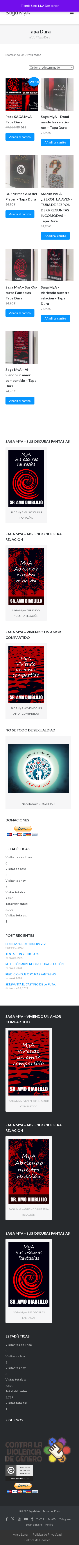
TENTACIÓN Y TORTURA (22, 954)
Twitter (12, 1519)
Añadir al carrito (20, 137)
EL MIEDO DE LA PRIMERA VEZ (25, 943)
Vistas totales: (15, 892)
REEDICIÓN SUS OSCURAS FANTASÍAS (30, 974)
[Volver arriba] (68, 1534)
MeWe (52, 1519)
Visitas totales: (16, 915)
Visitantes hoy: (16, 880)
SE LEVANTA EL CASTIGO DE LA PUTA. (30, 984)
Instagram (19, 1519)
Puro (57, 1511)
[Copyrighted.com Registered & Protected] (19, 1480)
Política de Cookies (37, 1540)
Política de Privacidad (47, 1534)
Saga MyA (34, 1511)
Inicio (32, 37)
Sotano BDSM (34, 1524)
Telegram (65, 1519)
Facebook (7, 1519)
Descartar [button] (52, 5)
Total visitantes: (17, 904)
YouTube (26, 1519)
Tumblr (32, 1519)
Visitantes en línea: (19, 857)
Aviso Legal (20, 1534)
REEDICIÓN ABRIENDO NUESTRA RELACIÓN (34, 964)
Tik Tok (40, 1519)
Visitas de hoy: (15, 869)
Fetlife (49, 1524)
